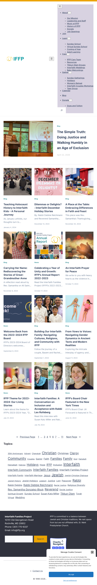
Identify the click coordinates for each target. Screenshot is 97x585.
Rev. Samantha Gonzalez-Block (26, 489)
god (75, 459)
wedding (20, 497)
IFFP (49, 464)
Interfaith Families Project (74, 469)
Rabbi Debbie (15, 485)
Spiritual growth (15, 493)
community (17, 458)
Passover (66, 480)
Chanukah (36, 453)
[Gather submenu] (70, 72)
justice (51, 480)
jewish (57, 475)
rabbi (77, 480)
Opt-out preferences (70, 580)
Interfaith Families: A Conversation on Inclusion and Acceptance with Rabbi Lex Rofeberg (48, 405)
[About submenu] (69, 13)
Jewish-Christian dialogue (76, 475)
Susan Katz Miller (50, 493)
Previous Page (25, 436)
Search (40, 539)
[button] (92, 552)
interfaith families (45, 469)
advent (27, 453)
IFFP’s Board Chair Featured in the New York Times (77, 402)
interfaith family (15, 475)
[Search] (61, 110)
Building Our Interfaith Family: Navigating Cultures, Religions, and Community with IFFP (47, 338)
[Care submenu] (68, 54)
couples (31, 459)
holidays (33, 464)
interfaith (71, 464)
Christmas (63, 453)
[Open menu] (51, 59)
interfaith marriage (33, 475)
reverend (51, 489)
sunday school (32, 493)
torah (79, 493)
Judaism (42, 481)
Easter (39, 459)
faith (46, 458)
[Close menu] (59, 6)
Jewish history (14, 481)
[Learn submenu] (69, 38)
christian (49, 453)
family (67, 458)
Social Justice (66, 489)
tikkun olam (67, 493)
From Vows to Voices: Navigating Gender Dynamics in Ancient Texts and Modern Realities (78, 338)
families (56, 458)
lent (58, 481)
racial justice (60, 485)
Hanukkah (12, 465)
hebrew (22, 465)
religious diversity (76, 485)
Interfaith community (20, 469)
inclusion (57, 464)
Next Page (73, 436)
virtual (11, 497)
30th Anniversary (15, 453)
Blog (58, 126)
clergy (74, 453)
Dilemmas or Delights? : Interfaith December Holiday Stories (48, 208)
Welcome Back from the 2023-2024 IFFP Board (16, 335)
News (36, 262)
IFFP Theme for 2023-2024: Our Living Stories (17, 402)
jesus (47, 475)
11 (62, 436)
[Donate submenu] (70, 100)
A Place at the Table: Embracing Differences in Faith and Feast (79, 208)
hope (42, 464)
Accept (71, 574)
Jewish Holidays (30, 481)
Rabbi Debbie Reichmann (38, 485)
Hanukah (82, 459)
